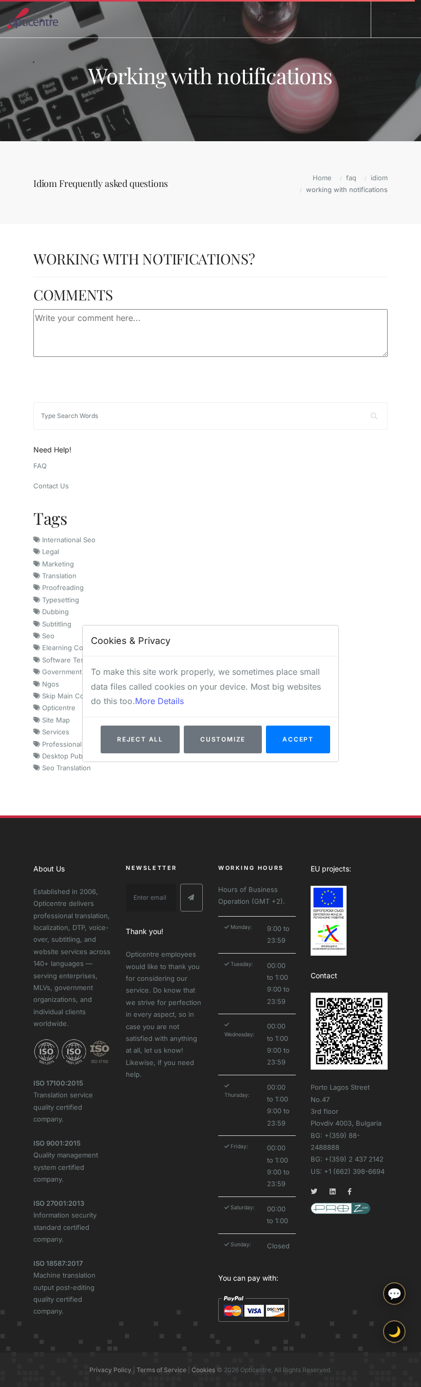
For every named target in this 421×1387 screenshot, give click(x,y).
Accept (298, 739)
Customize (222, 739)
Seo (47, 636)
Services (54, 732)
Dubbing (54, 611)
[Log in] (388, 18)
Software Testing (68, 660)
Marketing (57, 564)
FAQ (40, 466)
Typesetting (59, 600)
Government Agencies (76, 672)
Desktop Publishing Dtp (78, 756)
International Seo (67, 540)
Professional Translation (79, 744)
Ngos (49, 684)
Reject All (140, 739)
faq (351, 178)
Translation (58, 576)
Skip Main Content (70, 696)
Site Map (55, 720)
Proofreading (62, 587)
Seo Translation (65, 768)
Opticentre (57, 708)
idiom (379, 178)
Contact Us (51, 486)
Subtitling (55, 624)
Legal (49, 551)
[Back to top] (394, 1370)
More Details (159, 701)
